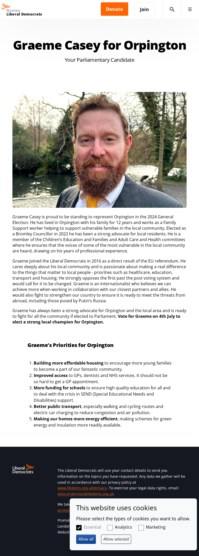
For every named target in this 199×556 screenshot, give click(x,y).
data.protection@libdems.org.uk (85, 493)
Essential (92, 527)
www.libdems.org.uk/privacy (82, 487)
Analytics (123, 527)
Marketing (156, 527)
